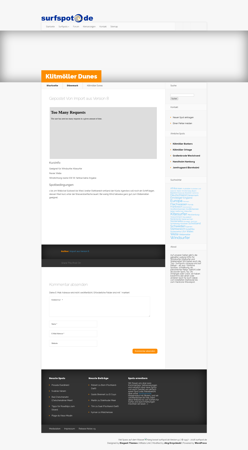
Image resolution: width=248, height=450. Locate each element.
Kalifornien (180, 211)
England (187, 197)
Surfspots (63, 26)
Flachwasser (178, 204)
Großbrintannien (177, 209)
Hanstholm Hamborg (184, 161)
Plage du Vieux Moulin (62, 415)
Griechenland (187, 207)
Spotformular (145, 393)
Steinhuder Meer (108, 400)
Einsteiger (176, 197)
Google (85, 263)
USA (184, 231)
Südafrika (189, 229)
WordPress (201, 443)
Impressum (69, 428)
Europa (176, 201)
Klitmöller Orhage (182, 150)
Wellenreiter (184, 234)
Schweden (177, 226)
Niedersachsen (187, 219)
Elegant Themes (129, 443)
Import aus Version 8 (91, 98)
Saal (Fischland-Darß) (108, 406)
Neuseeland (187, 217)
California (195, 193)
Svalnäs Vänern (59, 391)
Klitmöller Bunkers (183, 144)
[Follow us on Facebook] (187, 26)
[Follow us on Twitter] (179, 26)
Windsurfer (180, 237)
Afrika (173, 188)
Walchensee (107, 412)
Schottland (194, 223)
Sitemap (114, 26)
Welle (174, 234)
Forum (76, 26)
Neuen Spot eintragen (183, 117)
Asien (179, 188)
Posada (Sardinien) (60, 385)
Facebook (90, 263)
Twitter (95, 263)
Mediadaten (54, 428)
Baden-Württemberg (184, 191)
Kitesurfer (178, 214)
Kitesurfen (188, 211)
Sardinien (194, 221)
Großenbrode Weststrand (186, 155)
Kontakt (103, 26)
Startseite (50, 26)
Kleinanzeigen (89, 26)
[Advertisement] (103, 226)
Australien (187, 188)
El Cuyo (112, 394)
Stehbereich (177, 228)
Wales (190, 231)
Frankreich (176, 206)
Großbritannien (192, 209)
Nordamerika (176, 221)
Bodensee (181, 193)
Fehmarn (186, 201)
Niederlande (175, 219)
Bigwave (174, 193)
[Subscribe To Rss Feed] (195, 26)
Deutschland (178, 195)
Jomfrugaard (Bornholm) (186, 167)
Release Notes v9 (87, 428)
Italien (172, 211)
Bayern (194, 191)
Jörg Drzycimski (172, 443)
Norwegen (186, 221)
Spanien (189, 227)
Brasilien (188, 193)
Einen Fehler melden (182, 123)
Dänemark (72, 86)
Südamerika (175, 231)
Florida (190, 205)
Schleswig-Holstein (179, 223)
